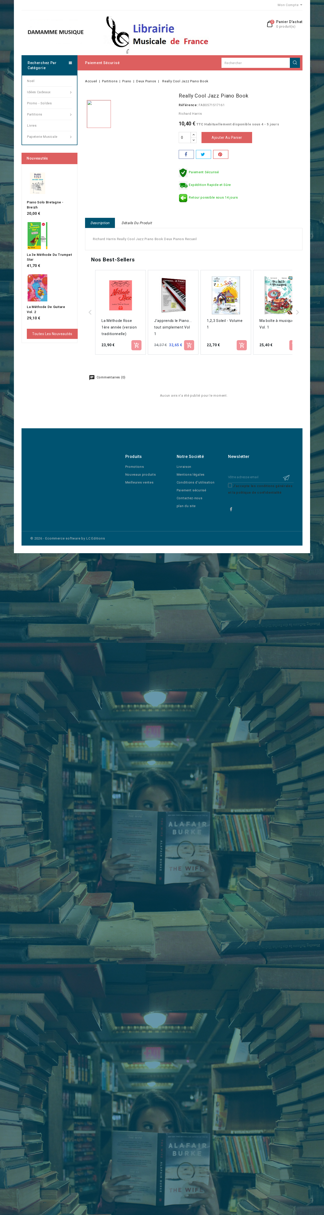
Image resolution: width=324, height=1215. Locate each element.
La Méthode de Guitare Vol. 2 (46, 309)
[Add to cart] (136, 345)
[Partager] (186, 154)
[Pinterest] (220, 154)
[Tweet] (203, 154)
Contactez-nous (189, 498)
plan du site (186, 506)
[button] (90, 312)
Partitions (34, 114)
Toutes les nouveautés (52, 334)
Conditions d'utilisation (196, 482)
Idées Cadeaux (39, 92)
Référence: (188, 105)
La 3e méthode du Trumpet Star (49, 257)
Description (100, 223)
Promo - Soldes (39, 103)
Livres (32, 125)
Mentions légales (191, 474)
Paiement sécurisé (102, 63)
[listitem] (120, 312)
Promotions (134, 467)
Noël (30, 81)
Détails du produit (137, 223)
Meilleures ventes (139, 482)
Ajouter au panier (227, 138)
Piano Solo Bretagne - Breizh (45, 204)
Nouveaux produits (140, 474)
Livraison (184, 467)
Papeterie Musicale (42, 137)
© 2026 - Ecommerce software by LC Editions (67, 538)
